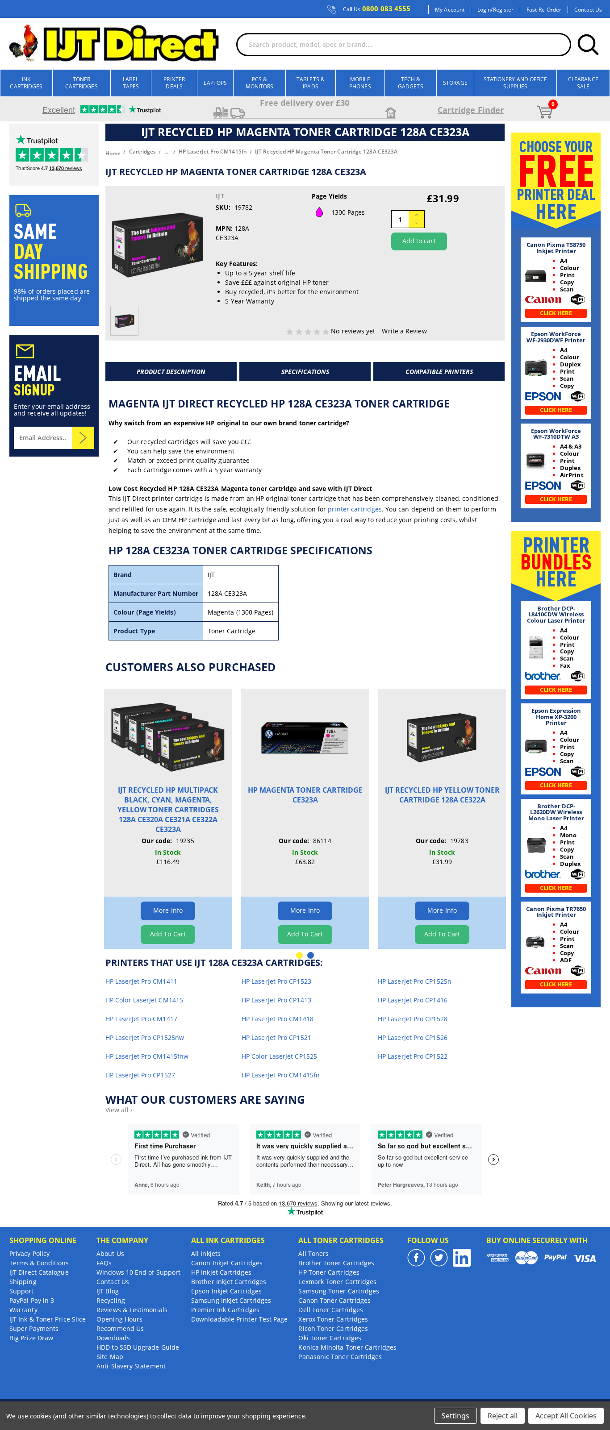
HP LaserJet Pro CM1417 (141, 1018)
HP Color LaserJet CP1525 (279, 1056)
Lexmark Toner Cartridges (337, 1281)
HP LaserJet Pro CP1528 (412, 1018)
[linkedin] (462, 1258)
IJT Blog (107, 1291)
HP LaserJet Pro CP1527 (140, 1075)
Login (484, 9)
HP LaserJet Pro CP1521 (276, 1037)
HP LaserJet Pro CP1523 (276, 981)
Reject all (503, 1416)
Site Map (109, 1356)
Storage (455, 83)
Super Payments (33, 1328)
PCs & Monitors (260, 82)
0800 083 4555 (377, 9)
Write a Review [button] (404, 331)
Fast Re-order (543, 9)
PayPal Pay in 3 (31, 1300)
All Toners (313, 1253)
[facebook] (416, 1258)
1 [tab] (299, 955)
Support (21, 1291)
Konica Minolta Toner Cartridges (347, 1347)
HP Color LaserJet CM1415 (144, 1000)
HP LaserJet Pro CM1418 (277, 1018)
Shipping (23, 1281)
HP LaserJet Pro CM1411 (141, 981)
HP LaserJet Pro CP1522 (412, 1056)
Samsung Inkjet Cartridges (231, 1300)
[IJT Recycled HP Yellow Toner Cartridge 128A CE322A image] (442, 737)
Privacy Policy (29, 1253)
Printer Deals (174, 82)
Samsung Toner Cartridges (338, 1291)
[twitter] (439, 1258)
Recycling (110, 1300)
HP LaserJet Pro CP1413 (276, 1000)
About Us (110, 1253)
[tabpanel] (168, 818)
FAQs (104, 1263)
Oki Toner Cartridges (329, 1338)
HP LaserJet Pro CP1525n (414, 981)
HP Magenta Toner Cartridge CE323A (305, 795)
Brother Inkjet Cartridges (228, 1281)
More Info (168, 910)
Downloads (113, 1338)
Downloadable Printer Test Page (239, 1319)
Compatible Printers (439, 371)
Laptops (215, 83)
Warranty (23, 1309)
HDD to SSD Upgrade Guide (137, 1347)
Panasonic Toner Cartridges (340, 1356)
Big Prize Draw (31, 1338)
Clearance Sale (583, 82)
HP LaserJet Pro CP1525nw (144, 1037)
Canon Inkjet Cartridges (227, 1263)
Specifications (305, 371)
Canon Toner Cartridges (334, 1300)
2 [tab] (310, 955)
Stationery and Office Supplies (515, 82)
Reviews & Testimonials (131, 1309)
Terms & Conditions (39, 1263)
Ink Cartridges (26, 82)
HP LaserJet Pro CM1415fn (281, 1075)
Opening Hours (119, 1319)
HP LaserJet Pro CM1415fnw (146, 1056)
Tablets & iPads (311, 82)
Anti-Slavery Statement (131, 1366)
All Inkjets (206, 1253)
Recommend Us (120, 1328)
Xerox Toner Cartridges (333, 1319)
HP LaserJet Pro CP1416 (412, 1000)
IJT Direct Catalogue (39, 1272)
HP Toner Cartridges (328, 1272)
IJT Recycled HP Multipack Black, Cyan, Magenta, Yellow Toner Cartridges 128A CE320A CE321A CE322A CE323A (168, 809)
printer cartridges (354, 509)
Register (503, 9)
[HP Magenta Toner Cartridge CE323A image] (305, 737)
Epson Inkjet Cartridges (226, 1291)
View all (118, 1110)
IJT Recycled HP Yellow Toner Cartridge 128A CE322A (442, 795)
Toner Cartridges (81, 82)
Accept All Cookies (566, 1416)
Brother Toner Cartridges (336, 1263)
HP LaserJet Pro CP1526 (412, 1037)
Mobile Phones (360, 82)
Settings (455, 1416)
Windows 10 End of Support (138, 1272)
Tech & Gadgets (410, 82)
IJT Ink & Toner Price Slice (47, 1319)
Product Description (171, 371)
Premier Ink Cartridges (225, 1309)
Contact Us (588, 9)
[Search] (588, 44)
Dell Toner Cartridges (330, 1309)
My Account (449, 9)
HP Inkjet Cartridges (221, 1272)
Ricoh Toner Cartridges (333, 1328)
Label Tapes (131, 82)
